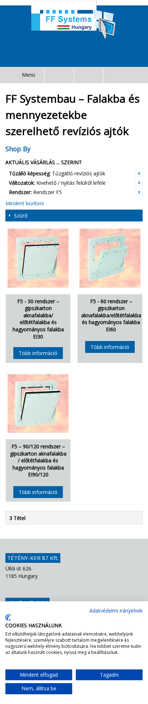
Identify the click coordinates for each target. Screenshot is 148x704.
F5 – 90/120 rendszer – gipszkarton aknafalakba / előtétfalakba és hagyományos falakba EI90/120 (38, 460)
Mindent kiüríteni (24, 203)
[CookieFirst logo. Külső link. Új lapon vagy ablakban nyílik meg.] (8, 617)
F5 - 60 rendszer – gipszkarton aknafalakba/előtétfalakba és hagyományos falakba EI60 (111, 315)
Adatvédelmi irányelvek (116, 610)
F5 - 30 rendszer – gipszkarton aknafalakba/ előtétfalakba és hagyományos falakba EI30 (38, 319)
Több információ (38, 353)
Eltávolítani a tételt (139, 173)
